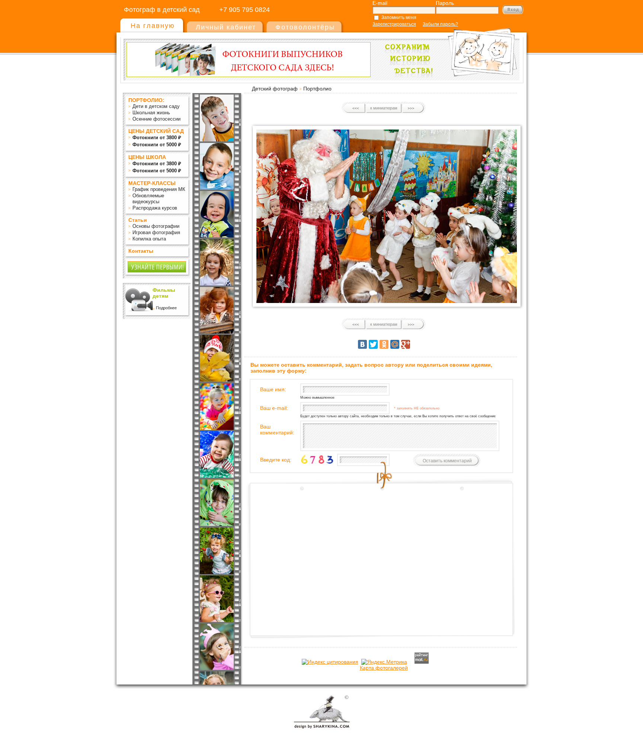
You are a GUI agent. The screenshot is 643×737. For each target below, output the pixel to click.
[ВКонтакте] (362, 344)
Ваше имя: (273, 389)
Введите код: (275, 460)
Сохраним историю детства (448, 49)
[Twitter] (373, 344)
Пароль (445, 3)
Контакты (140, 251)
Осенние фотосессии (156, 119)
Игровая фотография (156, 232)
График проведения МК (158, 189)
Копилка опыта (149, 239)
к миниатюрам (383, 108)
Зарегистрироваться (394, 24)
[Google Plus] (405, 344)
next (413, 108)
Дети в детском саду (156, 106)
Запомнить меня (398, 17)
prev (355, 108)
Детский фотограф (275, 89)
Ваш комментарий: (277, 430)
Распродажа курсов (154, 208)
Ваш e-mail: (274, 408)
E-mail (379, 3)
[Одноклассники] (384, 344)
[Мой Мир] (394, 344)
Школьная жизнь (151, 112)
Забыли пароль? (440, 24)
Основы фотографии (155, 226)
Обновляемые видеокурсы (148, 198)
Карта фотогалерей (384, 668)
